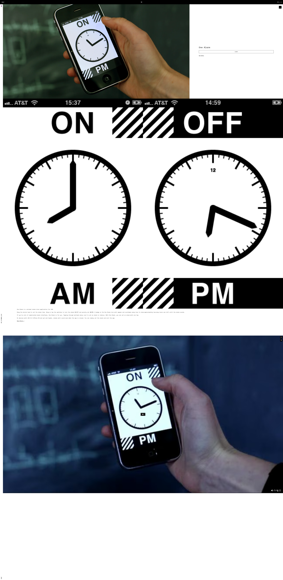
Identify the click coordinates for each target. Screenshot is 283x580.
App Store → (20, 321)
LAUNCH (236, 51)
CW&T (2, 2)
